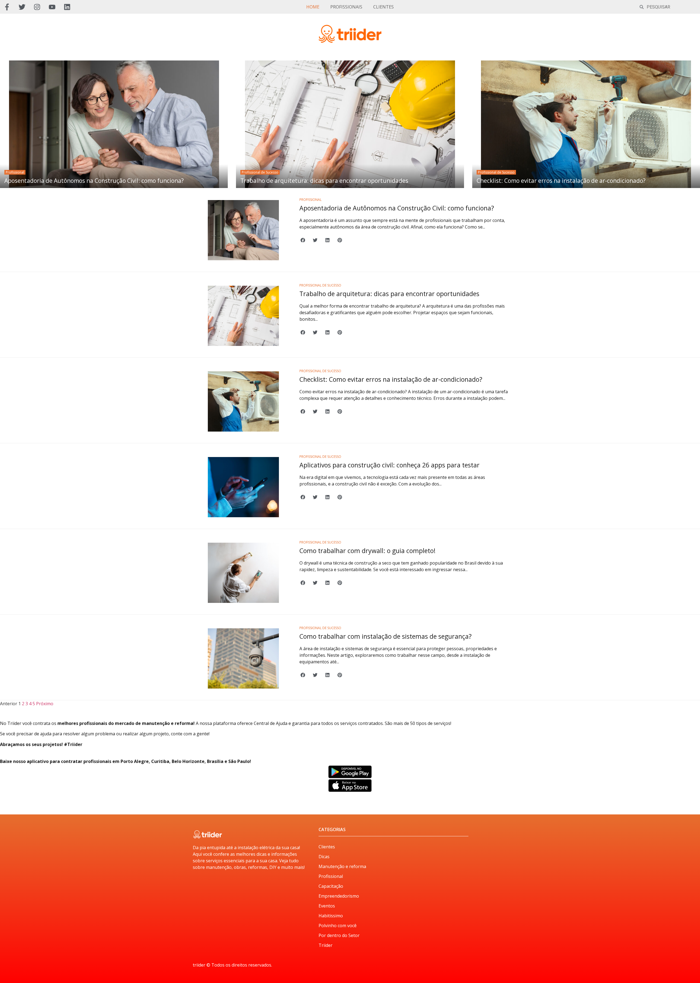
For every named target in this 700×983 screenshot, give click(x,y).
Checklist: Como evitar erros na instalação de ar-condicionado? (561, 180)
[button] (303, 240)
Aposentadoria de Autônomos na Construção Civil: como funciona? (94, 180)
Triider (325, 945)
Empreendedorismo (339, 896)
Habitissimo (331, 916)
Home (312, 7)
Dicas (324, 857)
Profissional (15, 172)
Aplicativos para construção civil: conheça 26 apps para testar (389, 465)
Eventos (327, 906)
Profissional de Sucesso (260, 172)
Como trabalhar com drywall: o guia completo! (367, 550)
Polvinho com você (338, 926)
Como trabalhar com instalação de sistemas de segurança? (385, 636)
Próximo (44, 704)
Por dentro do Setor (339, 935)
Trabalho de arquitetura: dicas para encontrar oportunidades (324, 180)
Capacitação (331, 886)
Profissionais (346, 7)
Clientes (383, 7)
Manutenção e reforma (342, 866)
